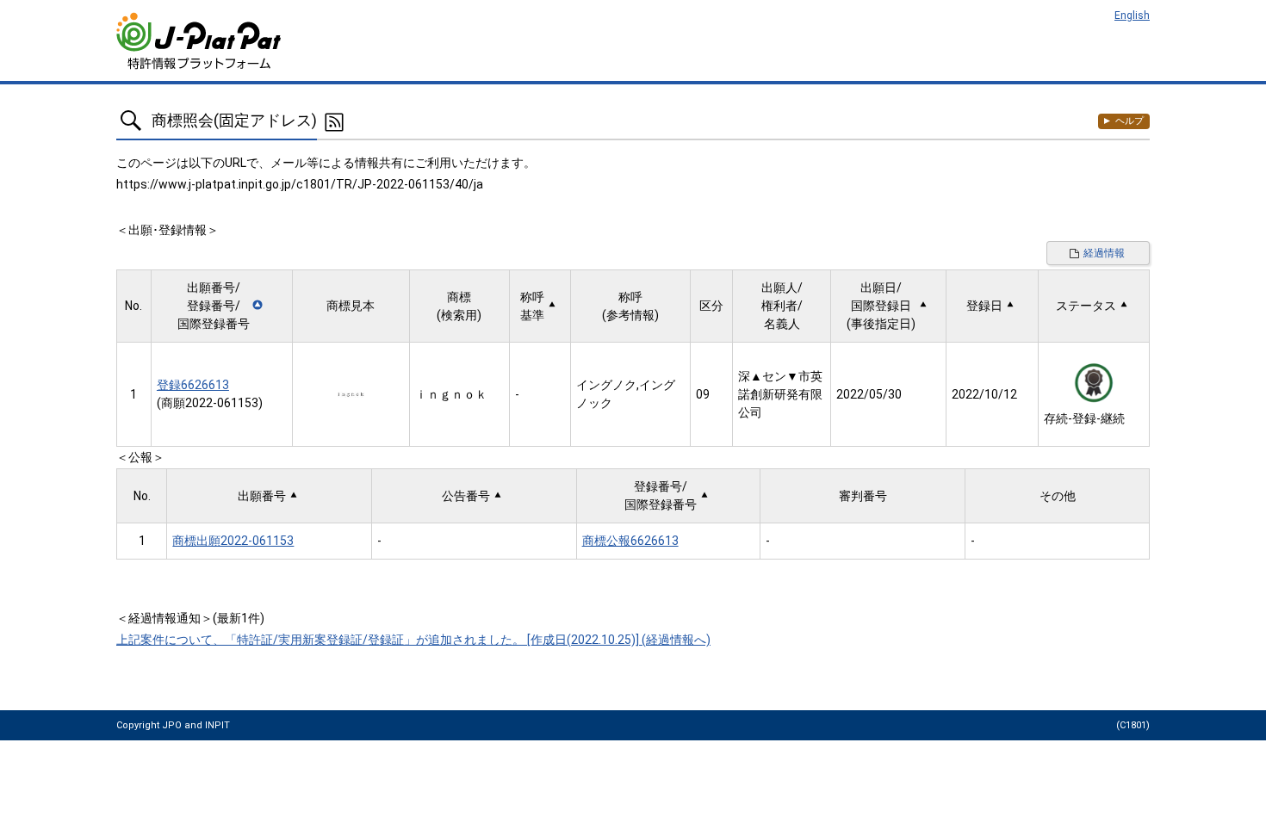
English (1132, 15)
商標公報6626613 (630, 541)
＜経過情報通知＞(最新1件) (190, 618)
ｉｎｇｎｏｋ (451, 394)
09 (703, 394)
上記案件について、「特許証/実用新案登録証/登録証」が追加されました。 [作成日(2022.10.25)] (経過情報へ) (413, 640)
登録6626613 (193, 385)
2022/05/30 (869, 394)
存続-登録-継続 (1084, 418)
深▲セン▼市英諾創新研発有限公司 (780, 394)
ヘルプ (1129, 121)
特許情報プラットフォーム (200, 41)
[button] (222, 306)
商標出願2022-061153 (233, 541)
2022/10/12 (984, 394)
